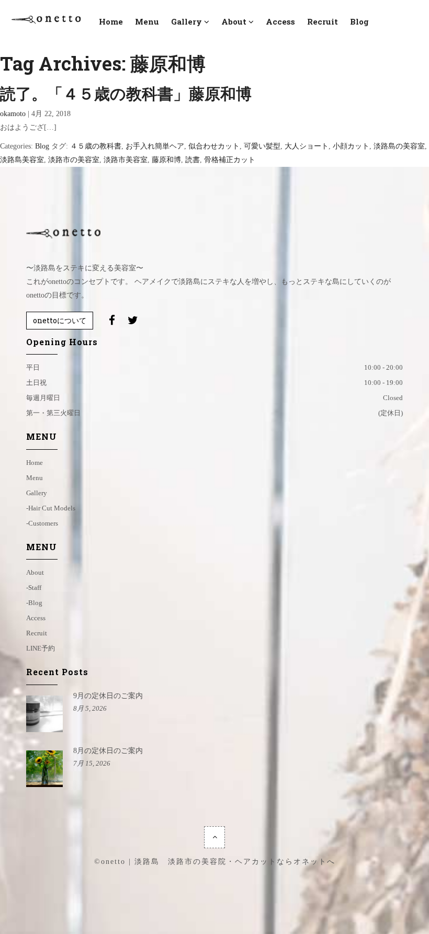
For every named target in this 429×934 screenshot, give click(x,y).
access (280, 21)
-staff (33, 587)
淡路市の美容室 (73, 160)
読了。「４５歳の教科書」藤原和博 (126, 93)
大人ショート (307, 146)
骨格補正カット (229, 160)
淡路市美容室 (126, 160)
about (35, 572)
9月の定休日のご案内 (108, 696)
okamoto (13, 114)
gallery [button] (186, 21)
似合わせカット (214, 146)
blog (359, 21)
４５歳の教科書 (95, 146)
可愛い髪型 (262, 146)
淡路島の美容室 (399, 146)
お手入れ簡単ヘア (155, 146)
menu (147, 21)
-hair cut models (50, 508)
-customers (42, 523)
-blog (34, 602)
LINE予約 (40, 648)
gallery (36, 492)
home (34, 462)
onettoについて (59, 320)
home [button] (111, 21)
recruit (322, 21)
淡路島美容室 (22, 160)
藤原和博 (166, 160)
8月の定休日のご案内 (108, 751)
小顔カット (351, 146)
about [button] (233, 21)
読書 (192, 160)
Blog (42, 146)
